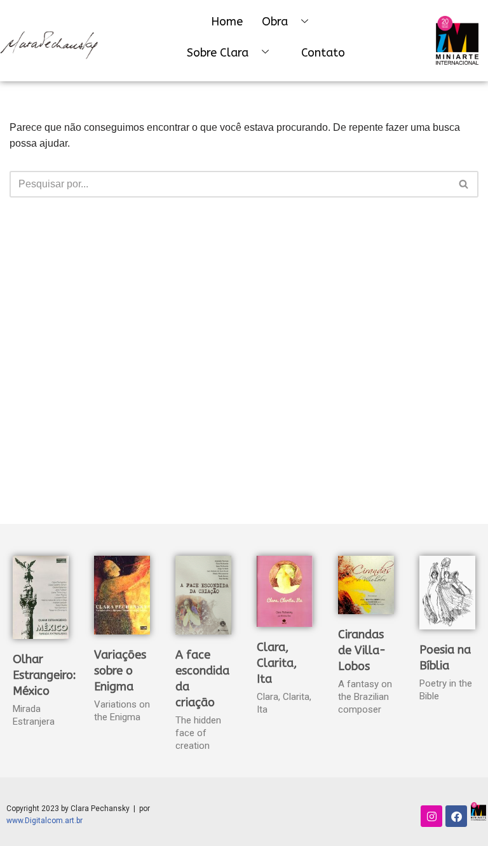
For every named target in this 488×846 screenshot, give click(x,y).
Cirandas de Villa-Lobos (362, 650)
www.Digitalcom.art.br (44, 820)
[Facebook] (456, 816)
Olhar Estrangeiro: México (44, 675)
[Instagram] (431, 816)
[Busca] (464, 184)
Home (227, 22)
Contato (323, 53)
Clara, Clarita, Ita (277, 663)
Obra (275, 22)
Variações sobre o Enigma (120, 671)
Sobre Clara (217, 53)
